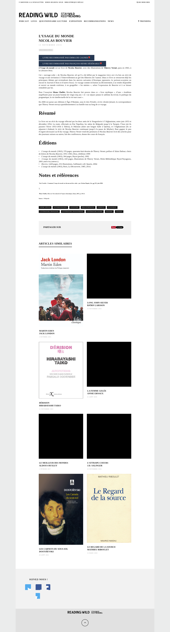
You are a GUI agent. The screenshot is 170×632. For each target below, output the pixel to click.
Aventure (74, 207)
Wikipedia (46, 198)
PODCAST (24, 21)
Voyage (119, 211)
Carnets (101, 207)
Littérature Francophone (72, 211)
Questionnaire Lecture (53, 21)
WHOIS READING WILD (54, 2)
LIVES (34, 21)
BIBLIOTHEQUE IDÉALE (74, 2)
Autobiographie (60, 207)
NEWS (111, 21)
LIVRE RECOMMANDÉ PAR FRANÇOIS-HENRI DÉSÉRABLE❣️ (72, 64)
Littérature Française (49, 211)
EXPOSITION (75, 21)
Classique (112, 207)
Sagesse (109, 211)
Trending (145, 21)
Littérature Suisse (94, 211)
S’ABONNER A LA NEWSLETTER (31, 2)
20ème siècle (45, 207)
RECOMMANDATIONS (95, 21)
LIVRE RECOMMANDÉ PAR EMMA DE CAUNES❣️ (67, 58)
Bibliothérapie (88, 207)
